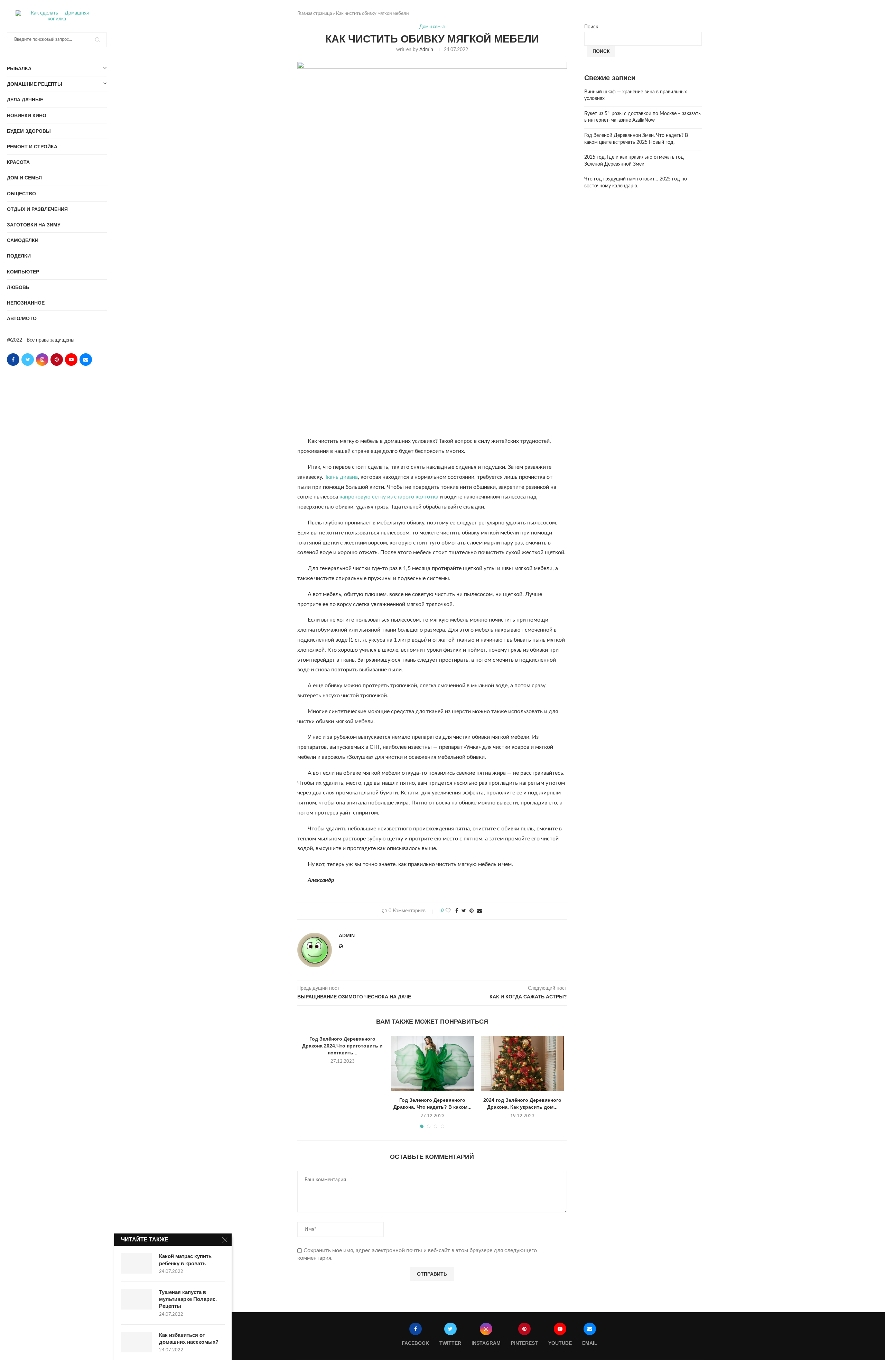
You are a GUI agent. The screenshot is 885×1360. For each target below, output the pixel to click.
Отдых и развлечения (37, 209)
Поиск (591, 27)
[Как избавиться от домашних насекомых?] (136, 1342)
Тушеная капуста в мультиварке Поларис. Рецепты (188, 1299)
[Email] (86, 359)
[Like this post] (448, 911)
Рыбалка (19, 68)
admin (426, 49)
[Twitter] (27, 359)
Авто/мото (22, 318)
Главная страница (314, 13)
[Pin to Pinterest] (471, 911)
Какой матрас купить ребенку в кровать (185, 1259)
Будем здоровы (29, 131)
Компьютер (23, 271)
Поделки (19, 256)
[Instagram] (42, 359)
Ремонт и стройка (32, 146)
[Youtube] (71, 359)
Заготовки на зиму (33, 224)
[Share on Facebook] (456, 911)
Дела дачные (25, 99)
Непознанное (26, 303)
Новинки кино (26, 115)
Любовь (18, 287)
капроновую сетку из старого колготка (388, 497)
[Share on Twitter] (464, 911)
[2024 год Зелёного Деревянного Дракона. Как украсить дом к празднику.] (522, 1063)
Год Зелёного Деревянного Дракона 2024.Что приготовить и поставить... (342, 1045)
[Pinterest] (56, 359)
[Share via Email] (479, 911)
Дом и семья (24, 177)
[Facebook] (13, 359)
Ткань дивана (341, 477)
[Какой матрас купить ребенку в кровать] (136, 1263)
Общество (21, 193)
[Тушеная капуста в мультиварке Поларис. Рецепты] (136, 1299)
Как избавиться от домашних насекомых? (188, 1338)
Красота (18, 162)
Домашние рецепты (34, 84)
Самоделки (22, 240)
